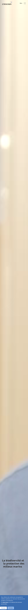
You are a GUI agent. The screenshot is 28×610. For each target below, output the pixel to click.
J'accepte (3, 608)
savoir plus (5, 602)
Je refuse (11, 608)
